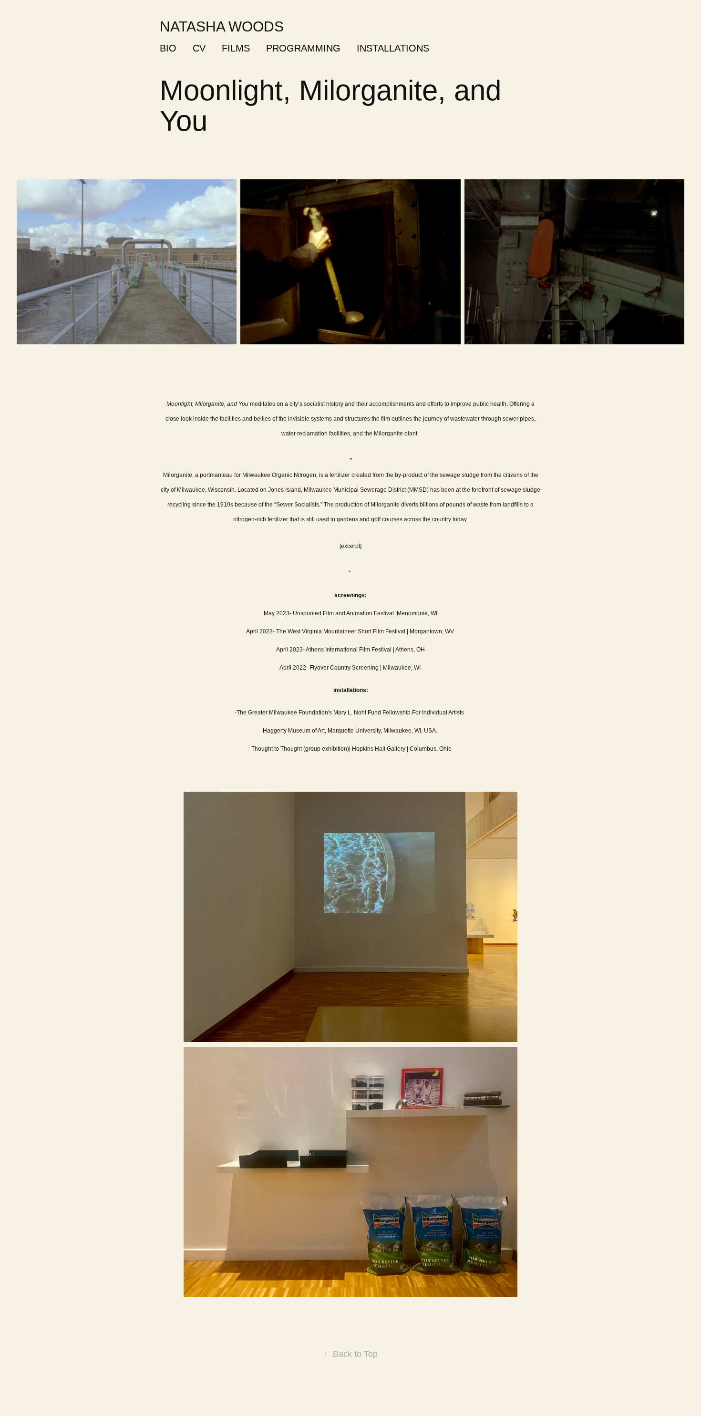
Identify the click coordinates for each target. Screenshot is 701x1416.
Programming (303, 48)
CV (199, 48)
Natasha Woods (222, 26)
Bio (168, 48)
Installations (393, 48)
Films (236, 48)
